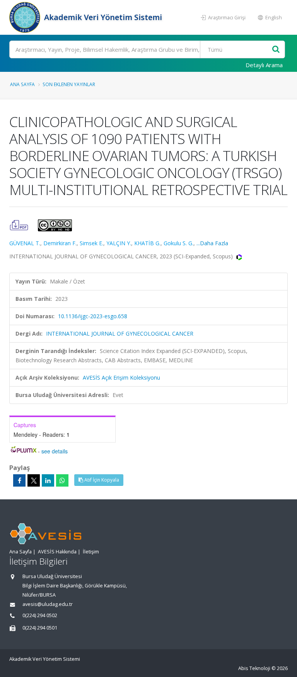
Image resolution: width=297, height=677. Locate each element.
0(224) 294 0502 (39, 615)
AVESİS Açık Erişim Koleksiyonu (121, 377)
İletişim (91, 551)
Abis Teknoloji (254, 668)
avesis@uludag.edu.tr (47, 604)
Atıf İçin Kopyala (101, 480)
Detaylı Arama (264, 65)
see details (54, 451)
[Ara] (276, 49)
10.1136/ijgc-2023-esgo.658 (92, 316)
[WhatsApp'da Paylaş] (62, 480)
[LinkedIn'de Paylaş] (48, 480)
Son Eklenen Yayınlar (69, 84)
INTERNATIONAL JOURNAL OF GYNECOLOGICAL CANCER (119, 333)
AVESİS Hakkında (57, 551)
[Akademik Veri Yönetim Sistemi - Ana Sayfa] (25, 17)
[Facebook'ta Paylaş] (19, 480)
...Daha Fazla (212, 243)
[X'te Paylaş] (33, 480)
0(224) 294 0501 (39, 627)
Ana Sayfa (22, 84)
